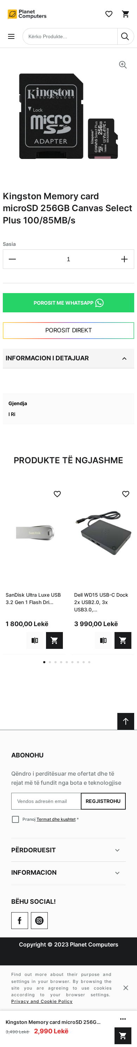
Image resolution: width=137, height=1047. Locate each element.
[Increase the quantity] (124, 259)
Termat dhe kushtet (56, 819)
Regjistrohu (103, 801)
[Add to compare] (34, 640)
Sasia (9, 244)
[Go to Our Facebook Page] (19, 920)
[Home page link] (27, 14)
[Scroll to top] (125, 721)
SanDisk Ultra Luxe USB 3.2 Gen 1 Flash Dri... (33, 598)
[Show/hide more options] (123, 1019)
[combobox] (78, 36)
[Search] (125, 36)
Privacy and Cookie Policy (42, 1001)
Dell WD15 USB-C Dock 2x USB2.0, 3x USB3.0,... (101, 602)
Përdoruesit (33, 850)
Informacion (34, 872)
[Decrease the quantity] (12, 259)
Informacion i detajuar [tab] (47, 358)
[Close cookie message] (125, 987)
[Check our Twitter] (39, 920)
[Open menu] (11, 36)
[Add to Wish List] (57, 494)
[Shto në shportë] (123, 1035)
